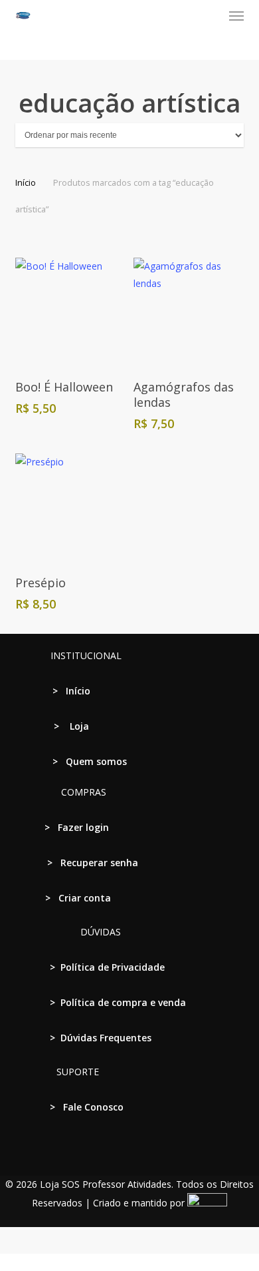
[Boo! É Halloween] (69, 312)
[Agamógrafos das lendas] (187, 312)
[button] (236, 16)
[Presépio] (69, 508)
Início (25, 182)
